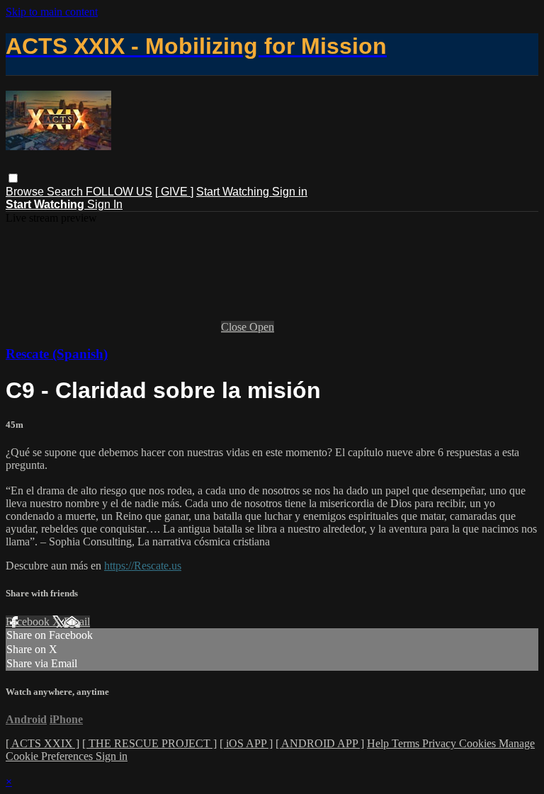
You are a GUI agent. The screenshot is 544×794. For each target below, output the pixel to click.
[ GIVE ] (174, 192)
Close (235, 327)
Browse (26, 192)
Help (379, 743)
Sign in (289, 192)
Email (77, 622)
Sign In (105, 204)
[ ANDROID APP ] (320, 743)
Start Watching (234, 192)
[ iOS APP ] (246, 743)
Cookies (479, 743)
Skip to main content (52, 12)
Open (261, 327)
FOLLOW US (119, 192)
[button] (13, 178)
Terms (407, 743)
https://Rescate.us (142, 566)
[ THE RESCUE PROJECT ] (149, 743)
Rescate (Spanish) (57, 353)
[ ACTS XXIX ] (42, 743)
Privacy (440, 743)
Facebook (29, 622)
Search (66, 192)
